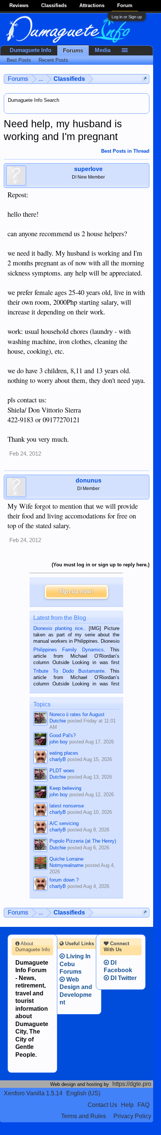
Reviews (18, 5)
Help (127, 1105)
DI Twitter (123, 978)
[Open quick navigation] (144, 78)
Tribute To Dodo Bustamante (68, 671)
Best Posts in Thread (125, 151)
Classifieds (54, 5)
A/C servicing (64, 823)
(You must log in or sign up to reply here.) (100, 565)
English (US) (83, 1093)
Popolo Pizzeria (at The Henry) (82, 841)
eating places (63, 753)
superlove (88, 169)
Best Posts (19, 60)
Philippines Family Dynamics (68, 649)
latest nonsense (66, 806)
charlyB (57, 759)
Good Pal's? (62, 735)
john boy (58, 742)
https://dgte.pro (131, 1084)
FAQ (143, 1105)
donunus (88, 480)
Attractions (91, 5)
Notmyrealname (66, 865)
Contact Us (102, 1105)
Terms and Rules (83, 1116)
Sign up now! (76, 592)
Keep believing (65, 788)
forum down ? (64, 880)
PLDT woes (62, 770)
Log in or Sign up (127, 17)
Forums (73, 51)
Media (102, 50)
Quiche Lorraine (66, 859)
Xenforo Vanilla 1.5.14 (33, 1093)
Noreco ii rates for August (76, 714)
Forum (125, 5)
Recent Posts (53, 60)
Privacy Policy (132, 1116)
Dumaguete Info (30, 50)
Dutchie (57, 721)
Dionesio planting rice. (58, 628)
